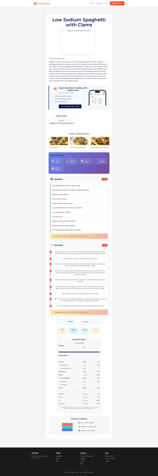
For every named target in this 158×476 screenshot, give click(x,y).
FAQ (82, 463)
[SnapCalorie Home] (42, 3)
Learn (82, 461)
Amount (70, 321)
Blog (92, 3)
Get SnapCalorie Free (70, 106)
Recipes (83, 458)
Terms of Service (110, 458)
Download (59, 456)
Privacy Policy (109, 456)
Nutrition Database (87, 456)
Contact (107, 461)
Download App (117, 3)
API (106, 3)
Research (99, 3)
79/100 (63, 58)
